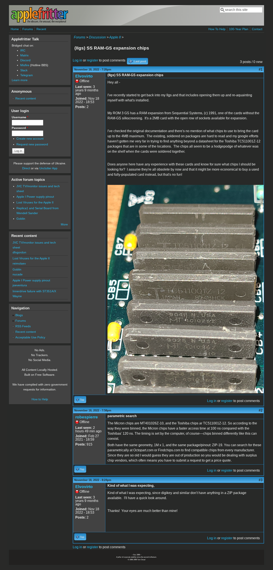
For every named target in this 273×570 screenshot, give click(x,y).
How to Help (40, 399)
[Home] (39, 22)
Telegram (26, 75)
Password (20, 128)
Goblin (20, 218)
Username (20, 117)
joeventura (20, 285)
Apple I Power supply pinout (35, 196)
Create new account (30, 138)
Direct (26, 168)
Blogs (19, 315)
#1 (261, 69)
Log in (77, 60)
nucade (18, 274)
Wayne (17, 296)
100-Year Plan (238, 29)
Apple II (115, 37)
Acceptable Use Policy (30, 337)
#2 (261, 410)
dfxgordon (19, 252)
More (64, 224)
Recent (41, 29)
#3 (261, 480)
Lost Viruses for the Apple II (35, 202)
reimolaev (19, 263)
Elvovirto (84, 76)
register (92, 60)
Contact (257, 29)
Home (15, 29)
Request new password (32, 144)
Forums (27, 29)
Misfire (24, 65)
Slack (24, 70)
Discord (25, 60)
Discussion (97, 37)
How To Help (216, 29)
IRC (22, 50)
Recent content (25, 98)
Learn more (20, 80)
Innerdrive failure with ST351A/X (34, 291)
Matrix (24, 55)
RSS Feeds (23, 326)
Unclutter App (48, 168)
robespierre (86, 417)
